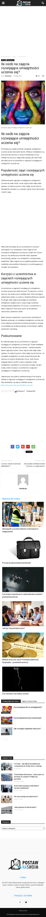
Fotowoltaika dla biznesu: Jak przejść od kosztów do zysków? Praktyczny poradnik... (29, 777)
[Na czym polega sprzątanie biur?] (6, 799)
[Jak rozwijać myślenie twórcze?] (6, 731)
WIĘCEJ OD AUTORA (29, 701)
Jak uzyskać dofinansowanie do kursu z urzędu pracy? (34, 465)
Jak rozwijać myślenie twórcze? (27, 729)
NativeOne (23, 698)
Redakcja (8, 76)
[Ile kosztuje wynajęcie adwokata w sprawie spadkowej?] (6, 788)
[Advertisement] (23, 30)
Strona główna (5, 57)
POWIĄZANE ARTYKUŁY (10, 701)
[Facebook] (20, 902)
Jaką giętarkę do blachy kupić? (25, 807)
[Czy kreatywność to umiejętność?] (6, 710)
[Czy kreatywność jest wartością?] (6, 720)
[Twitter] (26, 902)
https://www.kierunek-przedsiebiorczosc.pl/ (16, 385)
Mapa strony (23, 911)
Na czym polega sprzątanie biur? (26, 796)
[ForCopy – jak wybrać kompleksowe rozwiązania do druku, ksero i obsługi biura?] (6, 766)
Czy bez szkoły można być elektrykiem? (11, 465)
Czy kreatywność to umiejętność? (27, 707)
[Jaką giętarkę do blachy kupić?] (6, 810)
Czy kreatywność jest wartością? (27, 718)
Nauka (3, 60)
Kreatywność (10, 60)
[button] (43, 3)
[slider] (8, 391)
